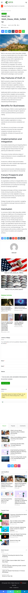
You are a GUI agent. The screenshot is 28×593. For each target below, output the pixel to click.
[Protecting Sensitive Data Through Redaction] (5, 445)
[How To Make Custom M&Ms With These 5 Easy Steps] (5, 523)
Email (2, 366)
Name (3, 360)
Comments (22, 425)
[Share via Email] (21, 238)
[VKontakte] (19, 238)
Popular (13, 425)
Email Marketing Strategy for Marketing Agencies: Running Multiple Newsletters (18, 451)
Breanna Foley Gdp (15, 540)
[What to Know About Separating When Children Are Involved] (5, 432)
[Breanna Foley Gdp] (5, 542)
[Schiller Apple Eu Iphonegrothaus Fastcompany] (21, 317)
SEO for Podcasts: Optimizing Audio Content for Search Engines (18, 529)
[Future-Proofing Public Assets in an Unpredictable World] (5, 459)
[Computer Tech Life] (9, 2)
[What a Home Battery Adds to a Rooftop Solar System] (5, 439)
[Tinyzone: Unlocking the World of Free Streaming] (5, 516)
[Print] (24, 238)
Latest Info (8, 10)
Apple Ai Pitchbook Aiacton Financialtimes (21, 307)
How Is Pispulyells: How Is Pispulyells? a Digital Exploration (6, 308)
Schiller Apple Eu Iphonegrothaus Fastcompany (19, 323)
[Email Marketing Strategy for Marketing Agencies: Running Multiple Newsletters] (5, 452)
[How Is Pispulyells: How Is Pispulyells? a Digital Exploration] (7, 302)
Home (3, 10)
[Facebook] (2, 238)
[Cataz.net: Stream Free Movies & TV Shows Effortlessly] (5, 536)
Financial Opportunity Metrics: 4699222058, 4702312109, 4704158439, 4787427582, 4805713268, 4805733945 (7, 326)
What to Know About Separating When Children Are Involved (17, 432)
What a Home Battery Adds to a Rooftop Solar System (20, 485)
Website (3, 371)
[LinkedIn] (8, 238)
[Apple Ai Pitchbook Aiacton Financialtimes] (21, 302)
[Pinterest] (13, 238)
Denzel (4, 25)
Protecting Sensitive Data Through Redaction (6, 500)
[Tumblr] (10, 238)
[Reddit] (16, 238)
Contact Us (15, 587)
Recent (4, 425)
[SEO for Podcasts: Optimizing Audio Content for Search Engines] (5, 529)
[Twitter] (5, 238)
